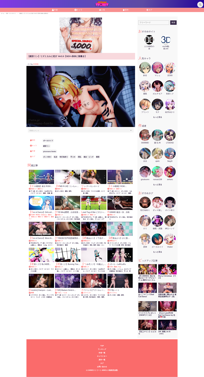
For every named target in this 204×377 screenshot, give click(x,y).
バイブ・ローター (36, 193)
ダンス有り (47, 157)
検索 (173, 22)
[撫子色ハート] (109, 293)
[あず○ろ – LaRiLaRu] (109, 267)
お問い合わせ (102, 367)
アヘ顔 (33, 191)
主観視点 (112, 271)
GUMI (33, 215)
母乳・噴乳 (100, 297)
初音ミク (34, 189)
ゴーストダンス (114, 243)
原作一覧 (102, 360)
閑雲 (32, 293)
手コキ (72, 157)
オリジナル (113, 293)
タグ (102, 363)
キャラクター (102, 356)
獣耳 (95, 245)
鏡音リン (46, 146)
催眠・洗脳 (46, 193)
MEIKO (38, 215)
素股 (97, 157)
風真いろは (117, 267)
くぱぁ (45, 245)
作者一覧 (102, 353)
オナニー (117, 191)
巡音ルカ (34, 217)
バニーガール (61, 219)
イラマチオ (49, 243)
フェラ (93, 243)
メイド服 (76, 271)
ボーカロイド (48, 141)
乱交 (55, 157)
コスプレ (86, 295)
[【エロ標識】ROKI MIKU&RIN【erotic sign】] (109, 189)
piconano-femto (49, 151)
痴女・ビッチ (89, 157)
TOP (102, 346)
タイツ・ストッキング (64, 217)
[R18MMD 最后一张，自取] (109, 215)
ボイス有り (69, 219)
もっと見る (157, 117)
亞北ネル (44, 215)
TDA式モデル (87, 217)
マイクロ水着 (95, 191)
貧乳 (70, 191)
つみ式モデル (48, 191)
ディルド (98, 219)
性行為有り (64, 157)
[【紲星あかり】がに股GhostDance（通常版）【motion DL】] (109, 241)
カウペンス (87, 293)
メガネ (43, 297)
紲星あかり (87, 241)
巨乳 (122, 245)
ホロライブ (127, 269)
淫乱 (79, 157)
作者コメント (34, 130)
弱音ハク (40, 217)
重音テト (47, 217)
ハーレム (120, 269)
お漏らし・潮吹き (36, 245)
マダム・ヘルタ (62, 293)
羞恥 (66, 191)
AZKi (111, 267)
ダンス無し (75, 217)
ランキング (102, 349)
